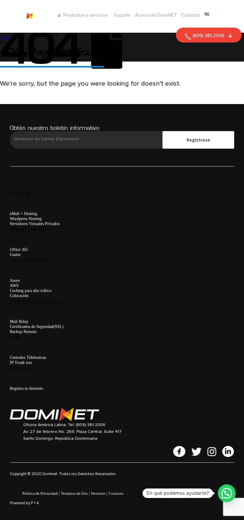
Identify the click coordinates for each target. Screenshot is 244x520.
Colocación (19, 295)
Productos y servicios (85, 15)
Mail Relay (19, 321)
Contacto (190, 15)
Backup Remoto (23, 331)
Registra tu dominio (26, 388)
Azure (15, 280)
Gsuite (15, 254)
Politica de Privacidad (40, 493)
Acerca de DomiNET (156, 15)
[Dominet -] (28, 16)
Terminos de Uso (74, 493)
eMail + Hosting (23, 213)
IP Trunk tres (21, 362)
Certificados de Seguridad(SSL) (37, 326)
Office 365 (19, 249)
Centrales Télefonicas (28, 357)
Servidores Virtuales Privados (35, 223)
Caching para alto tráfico (30, 290)
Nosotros (98, 493)
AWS (14, 285)
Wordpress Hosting (26, 218)
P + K (35, 503)
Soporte (122, 15)
